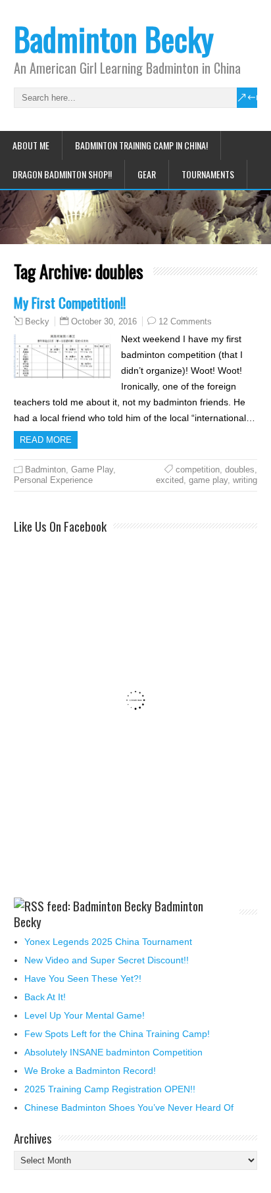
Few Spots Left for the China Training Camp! (117, 1033)
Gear (146, 174)
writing (245, 480)
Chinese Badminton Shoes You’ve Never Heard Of (129, 1107)
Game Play (92, 469)
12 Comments (185, 321)
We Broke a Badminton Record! (90, 1070)
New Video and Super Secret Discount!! (106, 960)
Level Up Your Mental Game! (84, 1015)
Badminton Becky (114, 38)
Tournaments (208, 174)
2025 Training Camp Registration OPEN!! (109, 1089)
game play (208, 480)
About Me (30, 145)
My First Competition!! (70, 302)
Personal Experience (53, 480)
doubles (240, 469)
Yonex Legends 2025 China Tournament (108, 941)
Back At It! (45, 997)
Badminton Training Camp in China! (141, 145)
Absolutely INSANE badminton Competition (113, 1052)
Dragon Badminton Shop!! (62, 174)
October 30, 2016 (104, 321)
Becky (37, 321)
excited (170, 480)
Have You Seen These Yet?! (82, 978)
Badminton (45, 469)
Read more (46, 440)
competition (198, 469)
